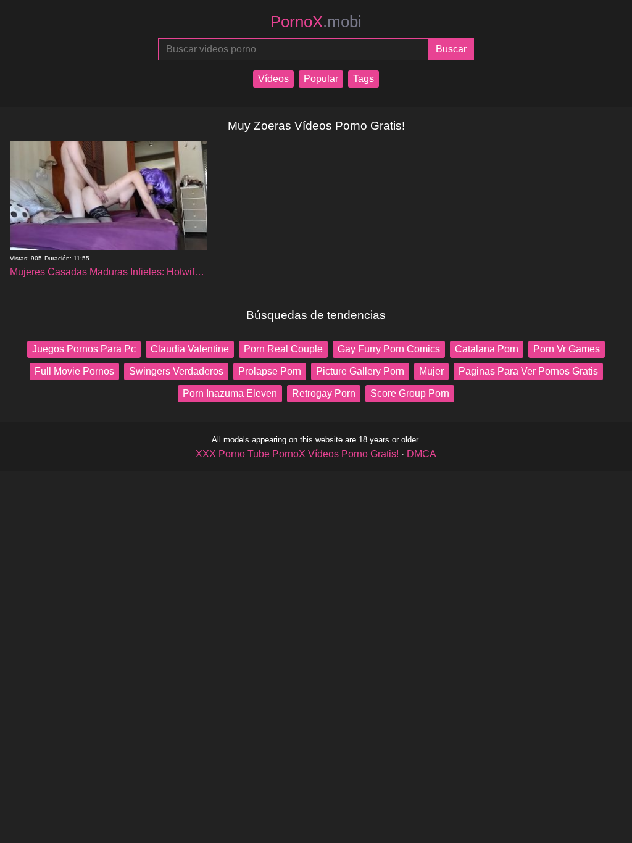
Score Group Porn (409, 393)
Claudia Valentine (190, 349)
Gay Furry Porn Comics (389, 349)
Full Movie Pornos (74, 371)
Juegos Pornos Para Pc (84, 349)
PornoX (316, 21)
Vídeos (273, 78)
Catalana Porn (486, 349)
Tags (363, 78)
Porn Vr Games (566, 349)
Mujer (431, 371)
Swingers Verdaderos (176, 371)
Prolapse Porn (269, 371)
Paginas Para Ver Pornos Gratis (528, 371)
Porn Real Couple (283, 349)
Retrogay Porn (324, 393)
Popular (321, 78)
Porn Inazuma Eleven (230, 393)
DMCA (421, 454)
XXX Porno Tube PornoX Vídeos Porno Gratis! (297, 454)
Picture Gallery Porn (360, 371)
